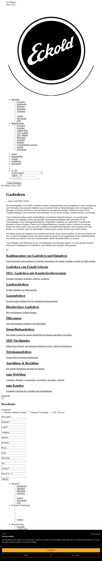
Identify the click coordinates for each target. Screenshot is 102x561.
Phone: (4, 448)
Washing (20, 142)
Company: (5, 432)
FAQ (19, 121)
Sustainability (17, 156)
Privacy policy (95, 534)
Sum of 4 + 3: (7, 474)
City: (3, 463)
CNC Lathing (22, 133)
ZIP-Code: (5, 458)
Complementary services (27, 145)
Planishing (21, 109)
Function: (5, 443)
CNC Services (58, 412)
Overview (21, 102)
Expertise (21, 128)
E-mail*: (4, 427)
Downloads (21, 118)
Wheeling (21, 106)
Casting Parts (22, 130)
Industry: (4, 437)
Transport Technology (39, 412)
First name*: (6, 417)
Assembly (21, 140)
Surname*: (5, 422)
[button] (5, 533)
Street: (3, 453)
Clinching (21, 111)
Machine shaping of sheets (15, 412)
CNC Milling (22, 135)
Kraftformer (22, 104)
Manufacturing (17, 123)
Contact (20, 116)
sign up (5, 479)
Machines (15, 99)
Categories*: (6, 410)
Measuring (21, 137)
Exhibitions (16, 161)
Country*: (5, 468)
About (14, 154)
